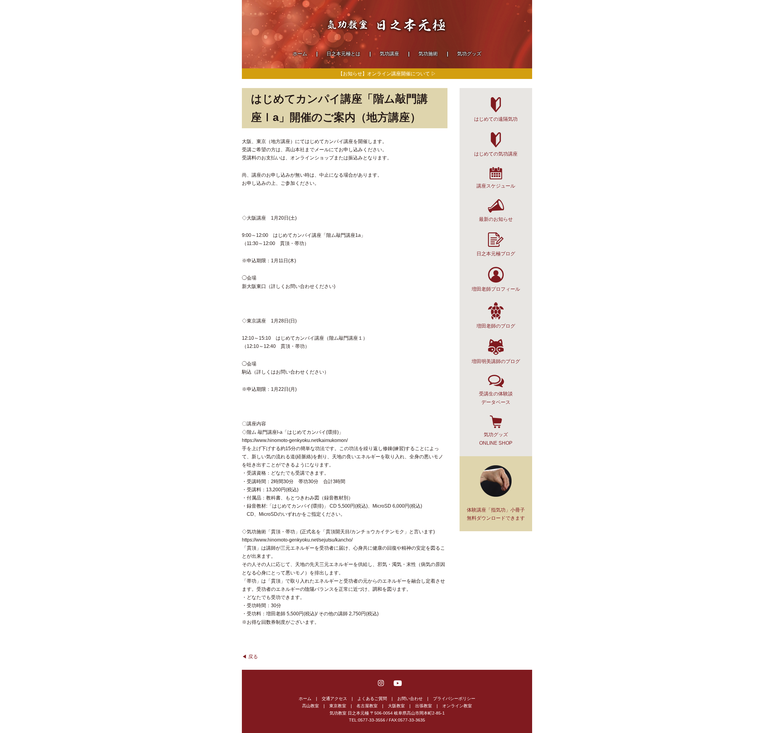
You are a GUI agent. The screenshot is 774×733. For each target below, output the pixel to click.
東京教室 (337, 705)
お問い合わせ (410, 698)
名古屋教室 (367, 705)
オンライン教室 (457, 705)
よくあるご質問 (372, 698)
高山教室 (310, 705)
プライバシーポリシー (454, 698)
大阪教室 (396, 705)
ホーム (305, 698)
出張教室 (423, 705)
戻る (253, 656)
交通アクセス (334, 698)
